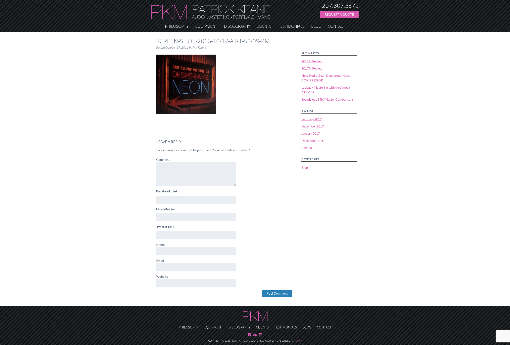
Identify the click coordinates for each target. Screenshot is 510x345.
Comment (164, 159)
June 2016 (308, 148)
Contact (336, 26)
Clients (264, 26)
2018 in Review (311, 61)
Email (161, 260)
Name (161, 244)
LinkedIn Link (166, 209)
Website (162, 276)
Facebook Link (167, 191)
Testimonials (291, 26)
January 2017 (310, 133)
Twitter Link (165, 226)
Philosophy (177, 26)
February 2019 (311, 119)
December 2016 (312, 140)
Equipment (206, 26)
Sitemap (297, 340)
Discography (237, 26)
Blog (316, 26)
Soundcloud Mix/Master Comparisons (327, 99)
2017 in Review (311, 68)
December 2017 (312, 126)
